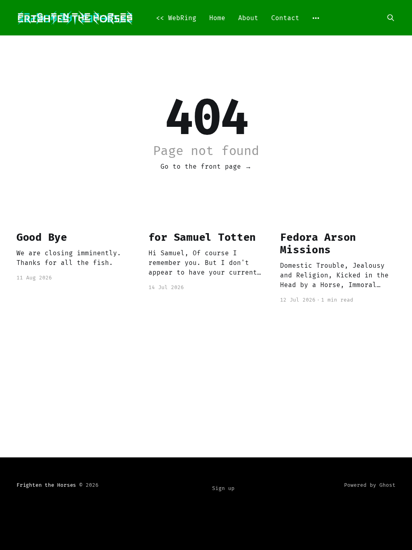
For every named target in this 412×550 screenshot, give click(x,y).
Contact (285, 18)
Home (217, 18)
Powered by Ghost (370, 485)
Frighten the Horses (46, 485)
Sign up (223, 488)
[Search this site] (390, 17)
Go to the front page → (206, 166)
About (248, 18)
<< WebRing (176, 18)
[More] (316, 18)
